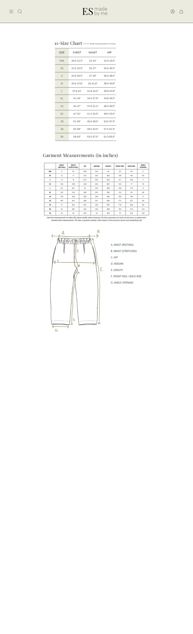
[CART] (181, 11)
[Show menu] (11, 11)
